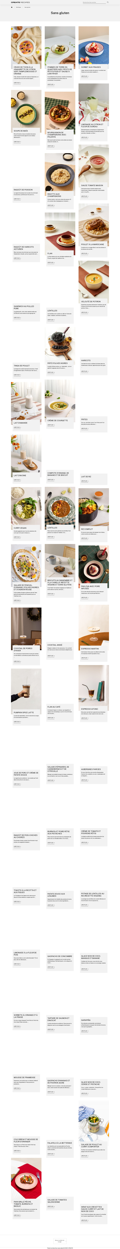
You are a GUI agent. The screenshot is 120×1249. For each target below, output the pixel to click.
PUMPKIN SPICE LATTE (24, 712)
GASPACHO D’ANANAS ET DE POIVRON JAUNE (59, 1082)
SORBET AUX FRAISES (91, 67)
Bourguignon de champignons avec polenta (57, 135)
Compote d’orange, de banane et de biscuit (58, 474)
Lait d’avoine (20, 475)
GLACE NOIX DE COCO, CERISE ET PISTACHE (90, 1083)
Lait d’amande (20, 423)
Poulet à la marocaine (92, 244)
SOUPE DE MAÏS (21, 131)
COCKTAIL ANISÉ (55, 645)
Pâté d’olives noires (58, 363)
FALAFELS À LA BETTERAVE (60, 1143)
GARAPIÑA (86, 1020)
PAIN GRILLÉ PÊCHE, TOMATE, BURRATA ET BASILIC (23, 1204)
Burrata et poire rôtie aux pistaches (59, 832)
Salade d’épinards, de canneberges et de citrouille (58, 769)
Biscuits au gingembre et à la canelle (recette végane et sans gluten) (60, 582)
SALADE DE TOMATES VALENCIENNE (57, 1201)
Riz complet (87, 529)
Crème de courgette (58, 420)
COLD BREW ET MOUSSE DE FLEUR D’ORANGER (26, 1140)
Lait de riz (86, 477)
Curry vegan (20, 528)
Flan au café (54, 707)
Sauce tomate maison (92, 185)
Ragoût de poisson (23, 190)
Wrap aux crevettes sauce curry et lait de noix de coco (92, 1209)
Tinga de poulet (22, 366)
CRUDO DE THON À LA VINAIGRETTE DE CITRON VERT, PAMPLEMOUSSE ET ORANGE (25, 70)
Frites (84, 419)
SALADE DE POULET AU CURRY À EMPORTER (91, 1145)
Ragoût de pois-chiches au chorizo (25, 836)
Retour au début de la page (59, 1241)
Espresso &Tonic (89, 709)
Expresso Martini (90, 649)
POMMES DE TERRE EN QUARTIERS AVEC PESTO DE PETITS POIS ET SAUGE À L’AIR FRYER (60, 70)
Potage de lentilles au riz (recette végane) (92, 895)
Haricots (86, 360)
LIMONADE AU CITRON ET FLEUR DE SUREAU (92, 125)
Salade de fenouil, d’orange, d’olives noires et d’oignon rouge (26, 587)
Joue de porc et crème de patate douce (26, 774)
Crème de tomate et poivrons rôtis (91, 832)
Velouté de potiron (91, 302)
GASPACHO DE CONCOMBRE (60, 956)
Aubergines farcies (91, 769)
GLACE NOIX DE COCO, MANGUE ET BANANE (90, 957)
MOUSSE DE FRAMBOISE (24, 1077)
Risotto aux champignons (54, 195)
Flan (50, 253)
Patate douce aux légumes (56, 895)
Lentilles (52, 311)
